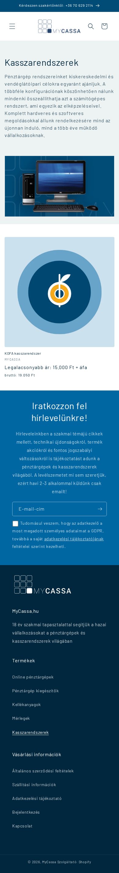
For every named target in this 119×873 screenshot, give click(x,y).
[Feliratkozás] (99, 509)
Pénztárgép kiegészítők (35, 690)
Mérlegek (21, 718)
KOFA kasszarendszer (23, 353)
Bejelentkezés (26, 812)
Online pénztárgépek (32, 676)
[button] (12, 26)
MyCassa (49, 862)
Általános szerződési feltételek (43, 770)
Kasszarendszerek (30, 732)
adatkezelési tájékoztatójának (74, 538)
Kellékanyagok (26, 704)
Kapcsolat (22, 825)
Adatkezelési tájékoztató (37, 798)
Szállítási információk (34, 784)
